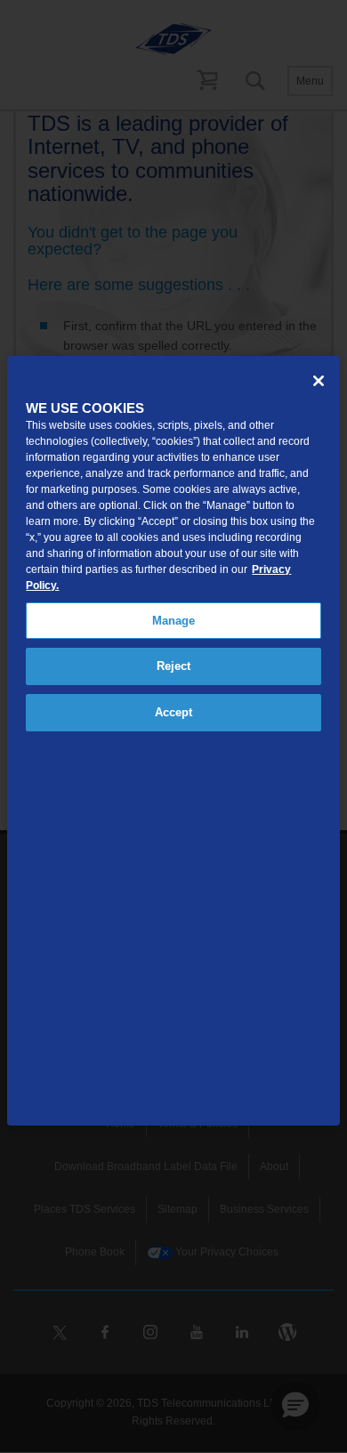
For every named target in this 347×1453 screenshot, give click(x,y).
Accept (174, 712)
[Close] (318, 380)
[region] (173, 741)
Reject (174, 666)
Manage (174, 620)
